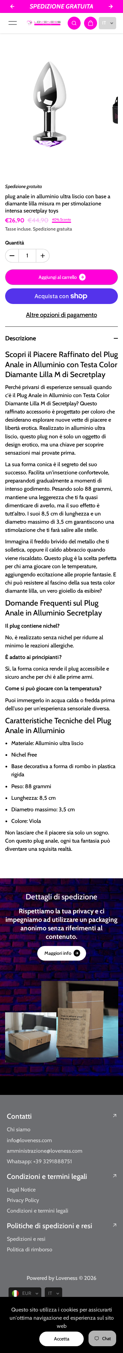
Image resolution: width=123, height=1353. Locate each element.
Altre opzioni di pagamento (61, 315)
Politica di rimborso (29, 1249)
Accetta (61, 1339)
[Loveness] (44, 23)
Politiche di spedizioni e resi (49, 1225)
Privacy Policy (23, 1200)
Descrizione (20, 338)
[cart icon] (90, 23)
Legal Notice (21, 1189)
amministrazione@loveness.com (44, 1150)
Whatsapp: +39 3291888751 (39, 1161)
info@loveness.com (29, 1140)
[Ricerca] (74, 23)
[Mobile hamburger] (12, 23)
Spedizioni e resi (26, 1238)
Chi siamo (18, 1129)
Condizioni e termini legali (47, 1176)
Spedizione (44, 229)
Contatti (19, 1116)
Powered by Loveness (53, 1277)
